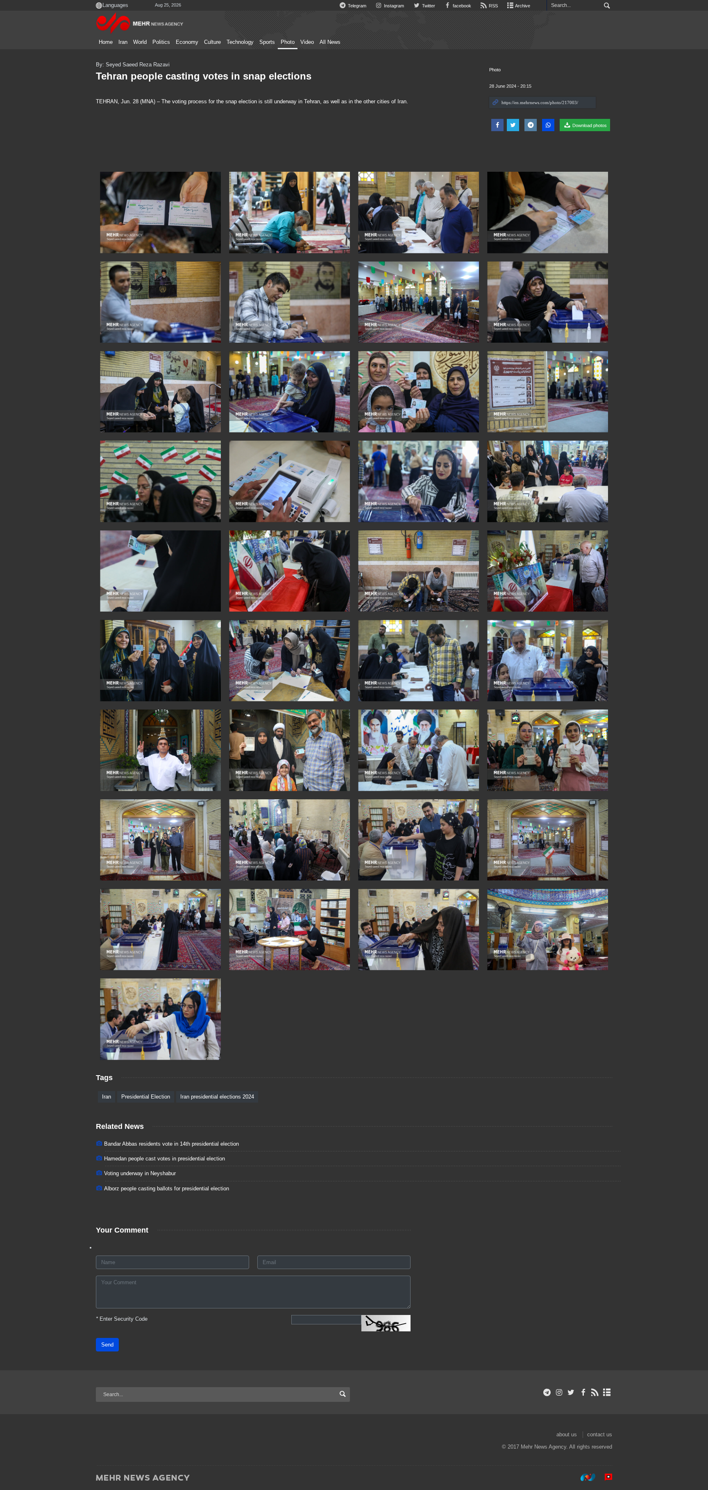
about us (566, 1434)
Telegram (356, 5)
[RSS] (595, 1392)
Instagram (393, 5)
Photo (288, 42)
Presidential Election (145, 1097)
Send (107, 1345)
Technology (240, 42)
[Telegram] (547, 1392)
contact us (599, 1434)
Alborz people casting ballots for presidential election (166, 1188)
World (140, 42)
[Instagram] (559, 1392)
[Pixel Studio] (604, 1477)
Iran (122, 42)
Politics (161, 42)
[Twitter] (571, 1392)
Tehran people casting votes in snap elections (203, 76)
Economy (187, 42)
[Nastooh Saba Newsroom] (583, 1477)
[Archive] (607, 1392)
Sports (267, 42)
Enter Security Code (122, 1319)
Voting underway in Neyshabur (140, 1173)
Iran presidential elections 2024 (217, 1097)
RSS (493, 5)
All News (330, 42)
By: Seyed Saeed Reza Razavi (133, 64)
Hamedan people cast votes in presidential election (164, 1159)
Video (307, 42)
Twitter (428, 5)
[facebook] (583, 1392)
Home (106, 42)
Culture (212, 42)
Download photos (589, 125)
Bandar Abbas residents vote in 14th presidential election (171, 1144)
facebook (461, 5)
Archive (522, 5)
